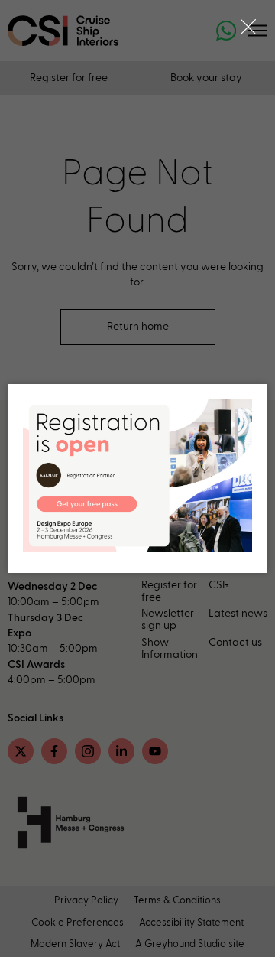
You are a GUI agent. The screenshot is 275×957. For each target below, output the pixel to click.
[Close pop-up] (248, 27)
